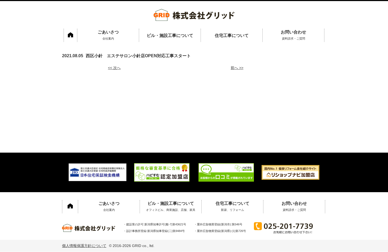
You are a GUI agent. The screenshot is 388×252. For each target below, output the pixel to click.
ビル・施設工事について (170, 35)
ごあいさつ (108, 35)
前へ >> (237, 68)
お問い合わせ (293, 35)
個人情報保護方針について (84, 246)
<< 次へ (114, 68)
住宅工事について (232, 35)
